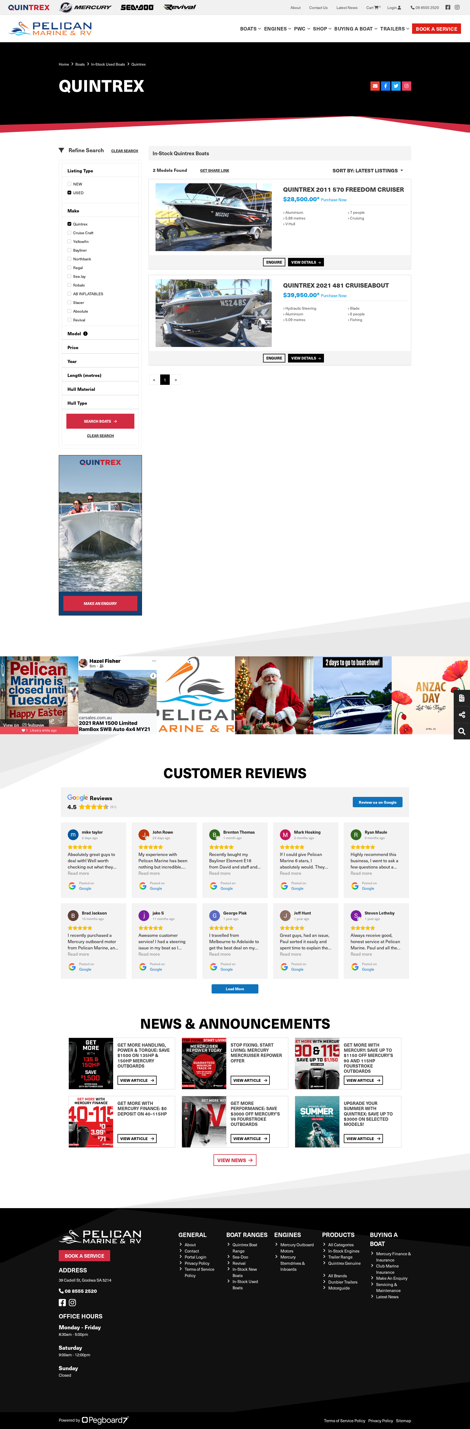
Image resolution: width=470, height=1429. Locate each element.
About (295, 7)
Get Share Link (214, 170)
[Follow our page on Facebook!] (448, 7)
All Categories (341, 1245)
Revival (79, 320)
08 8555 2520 (81, 1290)
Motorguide (339, 1288)
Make (73, 211)
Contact (192, 1251)
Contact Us (318, 7)
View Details (303, 262)
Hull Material (81, 389)
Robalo (79, 285)
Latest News (347, 7)
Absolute (80, 311)
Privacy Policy (197, 1263)
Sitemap (403, 1421)
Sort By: (365, 170)
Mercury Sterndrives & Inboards (292, 1263)
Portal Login (195, 1257)
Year (72, 361)
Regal (78, 267)
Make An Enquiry (391, 1278)
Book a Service (436, 28)
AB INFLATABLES (88, 294)
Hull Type (77, 403)
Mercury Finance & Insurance (393, 1257)
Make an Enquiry (100, 603)
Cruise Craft (83, 233)
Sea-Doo (240, 1257)
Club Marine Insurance (387, 1269)
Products (338, 1234)
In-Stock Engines (343, 1251)
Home (64, 64)
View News (231, 1160)
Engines (287, 1234)
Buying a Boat (384, 1239)
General (192, 1234)
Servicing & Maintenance (388, 1287)
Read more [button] (78, 873)
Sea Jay (79, 276)
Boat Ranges (247, 1234)
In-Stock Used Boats (108, 64)
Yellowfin (81, 241)
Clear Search (124, 150)
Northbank (82, 259)
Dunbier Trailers (342, 1282)
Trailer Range (340, 1257)
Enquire (274, 262)
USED (78, 193)
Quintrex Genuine (344, 1263)
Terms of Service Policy (344, 1421)
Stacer (78, 302)
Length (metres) (84, 375)
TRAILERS (392, 28)
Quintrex (80, 224)
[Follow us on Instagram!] (73, 1304)
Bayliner (80, 250)
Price (72, 347)
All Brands (337, 1276)
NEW (77, 184)
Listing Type (80, 170)
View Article (134, 1080)
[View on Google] (73, 834)
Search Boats (97, 421)
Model (74, 333)
